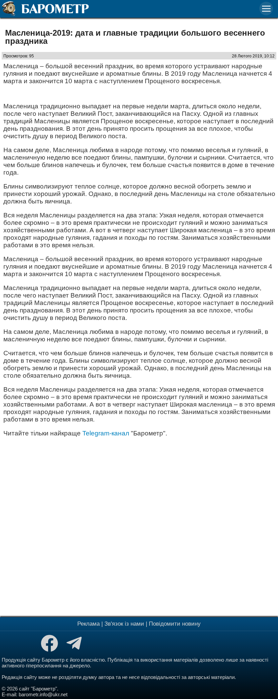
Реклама (88, 624)
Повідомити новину (175, 624)
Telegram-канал (105, 433)
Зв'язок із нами (124, 624)
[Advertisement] (139, 526)
